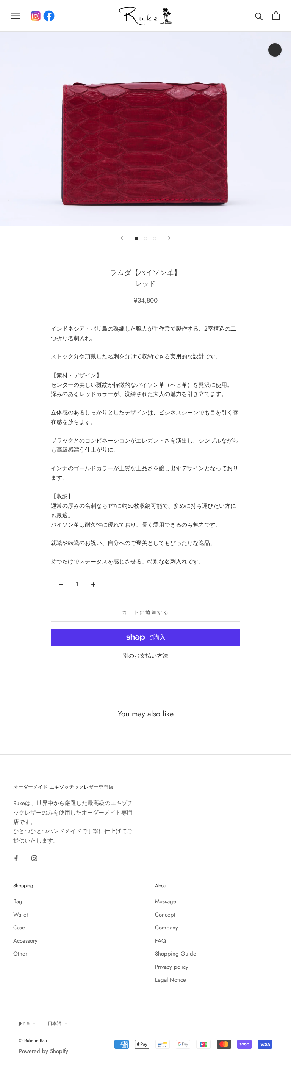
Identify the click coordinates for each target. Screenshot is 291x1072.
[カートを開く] (276, 15)
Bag (17, 901)
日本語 (54, 1023)
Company (166, 927)
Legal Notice (170, 980)
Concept (165, 914)
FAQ (160, 941)
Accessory (25, 941)
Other (20, 954)
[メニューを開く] (15, 16)
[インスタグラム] (35, 16)
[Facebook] (49, 16)
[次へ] (169, 238)
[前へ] (121, 238)
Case (19, 927)
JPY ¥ (24, 1023)
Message (165, 901)
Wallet (20, 914)
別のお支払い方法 (145, 655)
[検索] (259, 16)
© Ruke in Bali (33, 1040)
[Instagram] (34, 858)
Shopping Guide (175, 954)
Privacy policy (171, 967)
